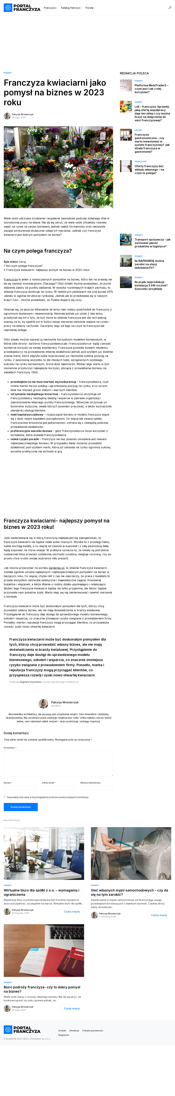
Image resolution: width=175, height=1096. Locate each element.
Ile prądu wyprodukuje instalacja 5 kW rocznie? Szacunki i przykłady (151, 285)
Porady (8, 73)
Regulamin (63, 1035)
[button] (170, 7)
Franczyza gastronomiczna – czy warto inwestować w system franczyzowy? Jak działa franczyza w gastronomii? (152, 143)
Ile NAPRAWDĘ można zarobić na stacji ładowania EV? (149, 264)
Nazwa (8, 782)
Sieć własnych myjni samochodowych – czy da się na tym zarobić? (129, 892)
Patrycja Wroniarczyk (22, 114)
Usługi (138, 130)
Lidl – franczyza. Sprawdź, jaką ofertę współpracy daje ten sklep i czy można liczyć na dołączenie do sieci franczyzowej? (152, 113)
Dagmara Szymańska (30, 682)
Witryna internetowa (90, 782)
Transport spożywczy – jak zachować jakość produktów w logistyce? (153, 243)
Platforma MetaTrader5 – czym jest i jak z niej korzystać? (151, 89)
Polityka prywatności (92, 1030)
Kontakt (62, 1030)
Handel (138, 102)
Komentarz (10, 747)
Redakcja (74, 1030)
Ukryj (22, 261)
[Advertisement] (87, 39)
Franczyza (11, 279)
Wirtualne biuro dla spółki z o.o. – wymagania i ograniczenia (41, 892)
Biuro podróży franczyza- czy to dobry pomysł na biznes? (42, 989)
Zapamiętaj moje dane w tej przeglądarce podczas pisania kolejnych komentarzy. (48, 797)
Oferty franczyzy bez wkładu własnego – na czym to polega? (149, 169)
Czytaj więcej (72, 911)
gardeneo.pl (56, 568)
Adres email (49, 782)
